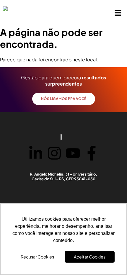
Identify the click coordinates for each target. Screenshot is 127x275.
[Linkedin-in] (35, 154)
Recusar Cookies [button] (37, 256)
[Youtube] (73, 154)
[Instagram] (54, 154)
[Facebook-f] (91, 154)
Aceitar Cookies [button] (89, 256)
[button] (118, 13)
